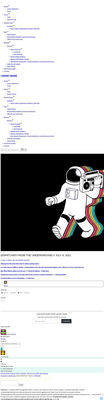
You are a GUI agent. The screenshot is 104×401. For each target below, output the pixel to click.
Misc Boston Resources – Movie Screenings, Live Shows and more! (32, 61)
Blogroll (6, 42)
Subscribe (66, 321)
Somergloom (18, 54)
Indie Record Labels (13, 64)
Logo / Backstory (13, 9)
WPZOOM (37, 376)
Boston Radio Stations (17, 56)
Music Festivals (15, 49)
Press (9, 11)
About (6, 6)
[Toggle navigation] (1, 2)
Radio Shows (11, 34)
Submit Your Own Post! (14, 39)
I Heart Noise (9, 75)
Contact (6, 71)
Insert (21, 385)
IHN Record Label (10, 69)
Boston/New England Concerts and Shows (21, 37)
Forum (6, 14)
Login (4, 339)
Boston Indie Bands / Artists (19, 59)
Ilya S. (4, 260)
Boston (9, 46)
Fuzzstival (17, 52)
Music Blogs (11, 66)
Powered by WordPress (8, 376)
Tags (8, 17)
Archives (10, 26)
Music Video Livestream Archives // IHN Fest (24, 28)
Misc (5, 32)
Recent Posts (11, 19)
